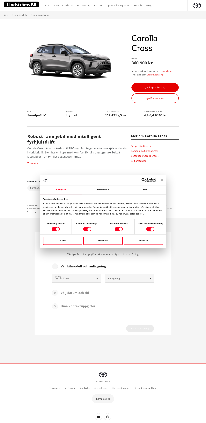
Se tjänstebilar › (139, 160)
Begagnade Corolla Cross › (145, 155)
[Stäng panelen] (162, 180)
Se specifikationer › (141, 146)
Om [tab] (145, 190)
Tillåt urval (103, 241)
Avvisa (63, 241)
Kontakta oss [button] (103, 398)
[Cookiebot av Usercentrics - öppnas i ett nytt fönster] (143, 180)
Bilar (33, 15)
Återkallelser (101, 388)
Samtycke (85, 388)
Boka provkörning (156, 87)
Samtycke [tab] (61, 190)
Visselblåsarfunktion (146, 388)
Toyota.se (54, 388)
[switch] (87, 229)
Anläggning (114, 278)
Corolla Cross (37, 187)
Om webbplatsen (121, 388)
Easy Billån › (166, 71)
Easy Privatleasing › (156, 74)
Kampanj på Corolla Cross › (145, 150)
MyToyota (69, 388)
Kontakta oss (157, 98)
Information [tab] (103, 190)
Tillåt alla (143, 241)
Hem (6, 15)
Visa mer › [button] (32, 163)
